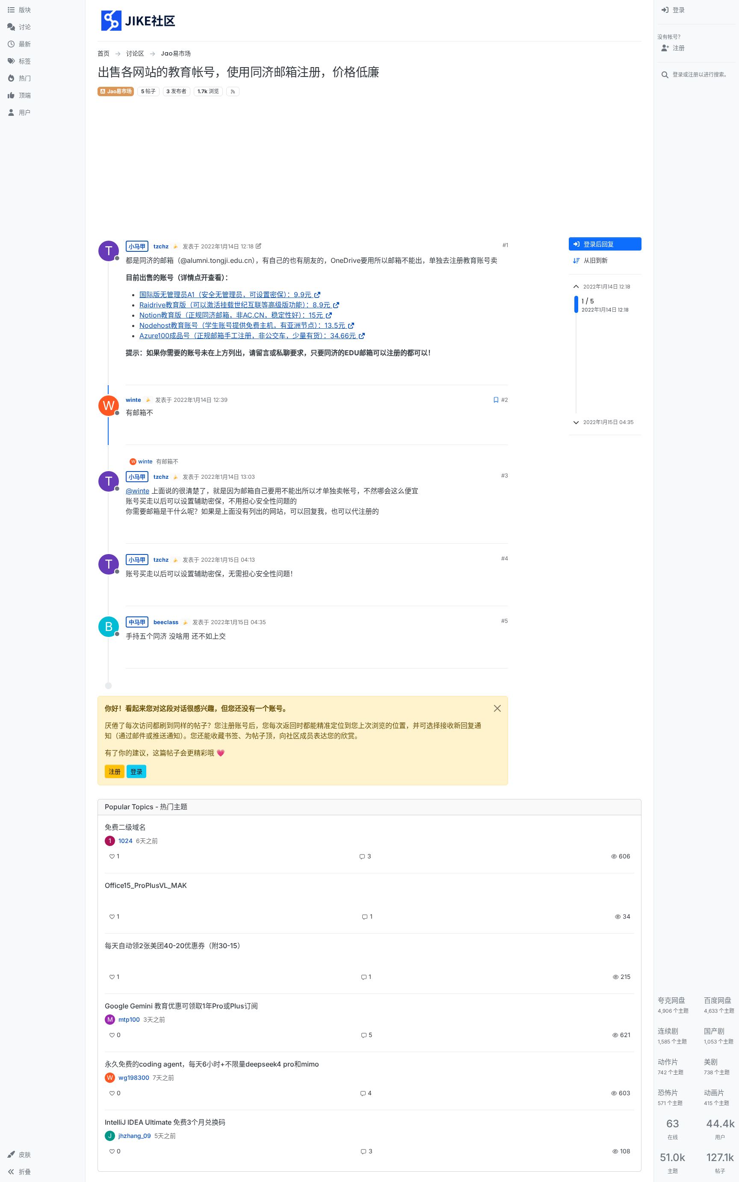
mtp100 (129, 1020)
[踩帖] (483, 374)
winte (133, 399)
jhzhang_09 (134, 1136)
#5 (504, 620)
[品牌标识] (139, 20)
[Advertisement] (369, 167)
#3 (504, 475)
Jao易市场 (119, 91)
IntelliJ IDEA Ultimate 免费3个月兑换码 (165, 1122)
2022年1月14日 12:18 (227, 246)
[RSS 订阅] (232, 91)
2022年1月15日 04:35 (238, 622)
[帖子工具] (500, 374)
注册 (115, 771)
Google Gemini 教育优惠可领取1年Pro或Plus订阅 (181, 1006)
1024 (125, 841)
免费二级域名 (125, 827)
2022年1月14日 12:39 (201, 399)
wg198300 (133, 1078)
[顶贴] (453, 374)
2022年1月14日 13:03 (228, 476)
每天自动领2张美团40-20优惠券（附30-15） (174, 945)
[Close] (497, 708)
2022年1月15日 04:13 (228, 559)
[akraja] (110, 900)
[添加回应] (436, 374)
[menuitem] (696, 10)
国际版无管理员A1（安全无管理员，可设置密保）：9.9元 (225, 294)
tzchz (161, 246)
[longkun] (110, 960)
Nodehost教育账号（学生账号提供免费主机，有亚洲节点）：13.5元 (242, 325)
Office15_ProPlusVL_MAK (146, 885)
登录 (136, 771)
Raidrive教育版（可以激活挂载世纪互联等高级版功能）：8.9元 (234, 305)
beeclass (166, 622)
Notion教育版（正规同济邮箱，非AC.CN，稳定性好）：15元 (231, 315)
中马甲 (137, 622)
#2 (504, 399)
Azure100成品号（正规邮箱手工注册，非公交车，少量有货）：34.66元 (247, 335)
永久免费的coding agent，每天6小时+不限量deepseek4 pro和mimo (212, 1064)
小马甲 (137, 246)
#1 (505, 245)
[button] (42, 1154)
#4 (504, 558)
